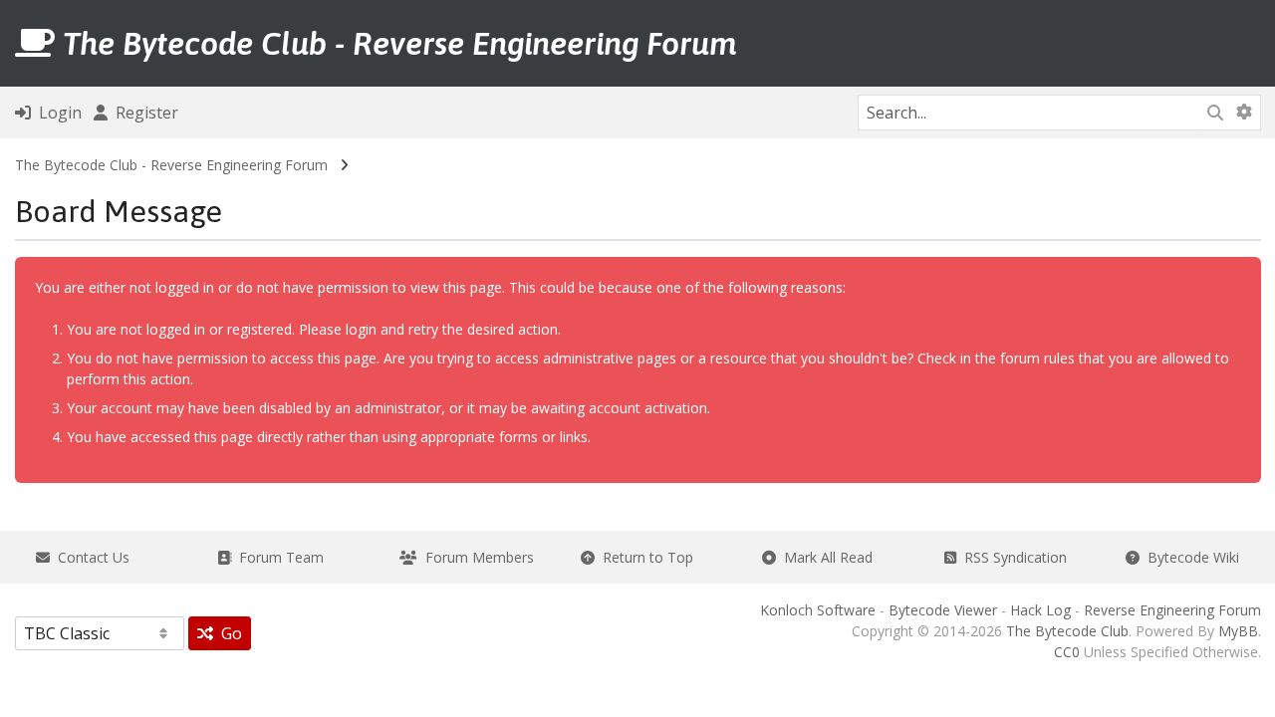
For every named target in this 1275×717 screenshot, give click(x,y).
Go (227, 633)
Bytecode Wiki (1189, 557)
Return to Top (644, 557)
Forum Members (475, 557)
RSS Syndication (1011, 557)
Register (143, 112)
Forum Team (277, 557)
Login (56, 112)
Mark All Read (824, 557)
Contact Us (89, 557)
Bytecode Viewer (943, 609)
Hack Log (1040, 609)
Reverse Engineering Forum (1172, 609)
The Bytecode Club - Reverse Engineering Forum (171, 164)
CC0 (1067, 651)
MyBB (1238, 630)
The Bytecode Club (1067, 630)
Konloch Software (818, 609)
